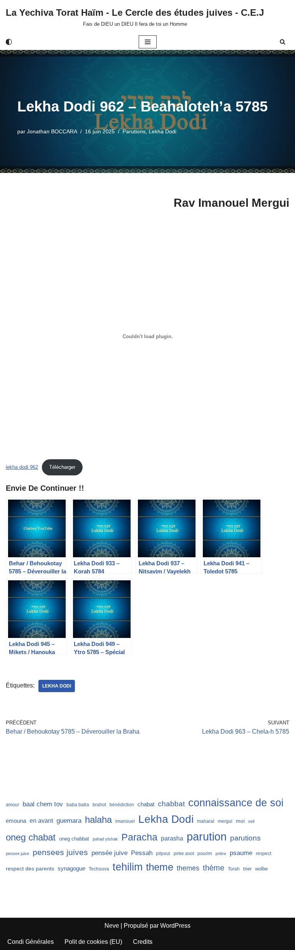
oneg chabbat (74, 839)
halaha (98, 819)
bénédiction (121, 804)
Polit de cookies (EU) (93, 941)
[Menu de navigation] (148, 41)
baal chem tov (43, 804)
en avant (41, 820)
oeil (251, 821)
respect (263, 853)
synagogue (71, 868)
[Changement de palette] (9, 42)
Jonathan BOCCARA (52, 131)
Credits (142, 941)
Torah (234, 869)
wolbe (261, 869)
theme (159, 867)
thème (213, 868)
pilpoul (163, 853)
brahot (99, 804)
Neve (111, 925)
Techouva (99, 869)
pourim (204, 853)
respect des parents (30, 868)
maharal (205, 821)
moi (240, 821)
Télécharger (62, 467)
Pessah (141, 853)
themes (188, 868)
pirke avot (184, 853)
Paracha (139, 837)
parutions (245, 838)
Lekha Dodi (162, 131)
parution (207, 836)
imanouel (125, 821)
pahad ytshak (105, 839)
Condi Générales (30, 941)
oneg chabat (31, 837)
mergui (225, 821)
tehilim (128, 867)
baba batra (77, 804)
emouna (16, 821)
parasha (172, 838)
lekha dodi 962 (22, 467)
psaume (241, 853)
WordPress (175, 925)
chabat (146, 804)
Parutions (134, 131)
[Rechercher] (282, 42)
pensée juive (109, 853)
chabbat (171, 804)
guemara (68, 820)
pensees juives (60, 852)
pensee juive (17, 853)
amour (12, 804)
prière (220, 853)
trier (247, 869)
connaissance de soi (235, 803)
